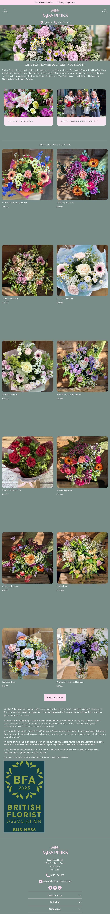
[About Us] (81, 103)
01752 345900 (64, 22)
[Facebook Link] (50, 887)
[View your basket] (105, 9)
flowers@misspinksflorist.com (57, 881)
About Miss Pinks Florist (79, 121)
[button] (55, 895)
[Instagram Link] (55, 887)
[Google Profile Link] (60, 887)
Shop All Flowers (55, 697)
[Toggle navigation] (5, 10)
